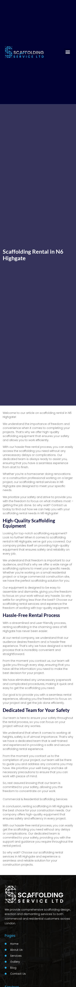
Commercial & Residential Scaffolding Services (35, 799)
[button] (68, 52)
